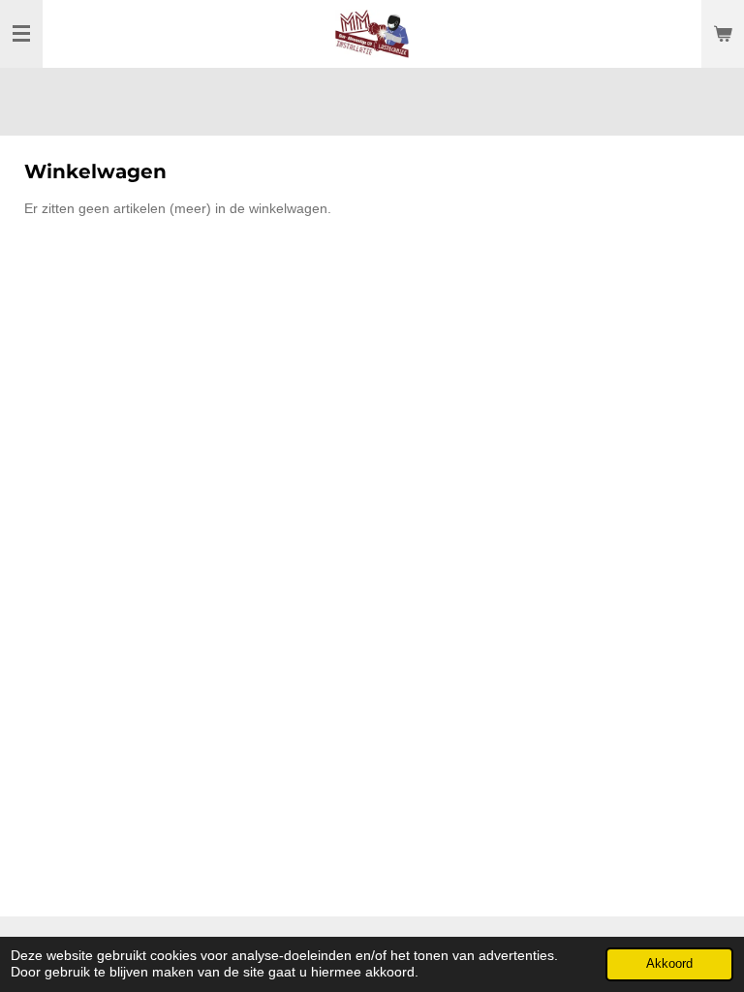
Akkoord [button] (669, 964)
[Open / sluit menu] (21, 34)
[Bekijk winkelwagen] (722, 34)
